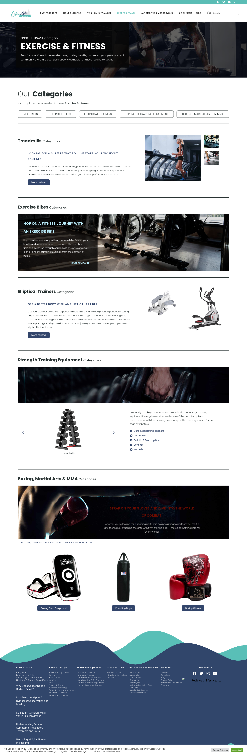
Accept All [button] (237, 750)
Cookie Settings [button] (220, 750)
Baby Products (48, 13)
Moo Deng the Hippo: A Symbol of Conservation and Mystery (32, 701)
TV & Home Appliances (99, 13)
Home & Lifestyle (72, 13)
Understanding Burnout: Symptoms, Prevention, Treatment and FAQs (29, 727)
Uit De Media (185, 13)
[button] (49, 13)
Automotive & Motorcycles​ (157, 13)
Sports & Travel (115, 667)
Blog (198, 13)
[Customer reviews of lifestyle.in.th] (205, 680)
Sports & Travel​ (126, 13)
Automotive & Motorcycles (143, 667)
